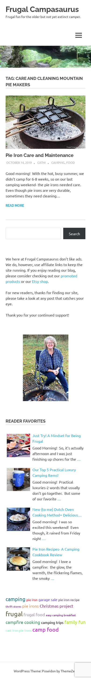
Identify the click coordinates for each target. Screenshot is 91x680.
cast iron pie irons (19, 630)
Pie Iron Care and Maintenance (40, 155)
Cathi (41, 162)
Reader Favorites (26, 421)
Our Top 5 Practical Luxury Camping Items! (54, 472)
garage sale (47, 599)
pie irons (30, 605)
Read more (15, 205)
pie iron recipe (69, 600)
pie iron (32, 600)
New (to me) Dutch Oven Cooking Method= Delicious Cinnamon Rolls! (55, 512)
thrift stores (13, 606)
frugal (14, 614)
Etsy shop (40, 281)
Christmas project (56, 605)
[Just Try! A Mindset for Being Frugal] (18, 445)
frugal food (34, 614)
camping (15, 599)
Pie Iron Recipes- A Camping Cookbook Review (55, 552)
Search (74, 233)
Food (70, 162)
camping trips (52, 622)
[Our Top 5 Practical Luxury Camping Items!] (18, 479)
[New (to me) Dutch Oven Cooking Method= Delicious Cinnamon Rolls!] (18, 519)
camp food (45, 629)
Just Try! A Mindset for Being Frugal (56, 438)
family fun (74, 622)
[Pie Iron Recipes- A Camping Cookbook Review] (18, 559)
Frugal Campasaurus (42, 9)
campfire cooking (23, 622)
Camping (58, 162)
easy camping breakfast (61, 615)
